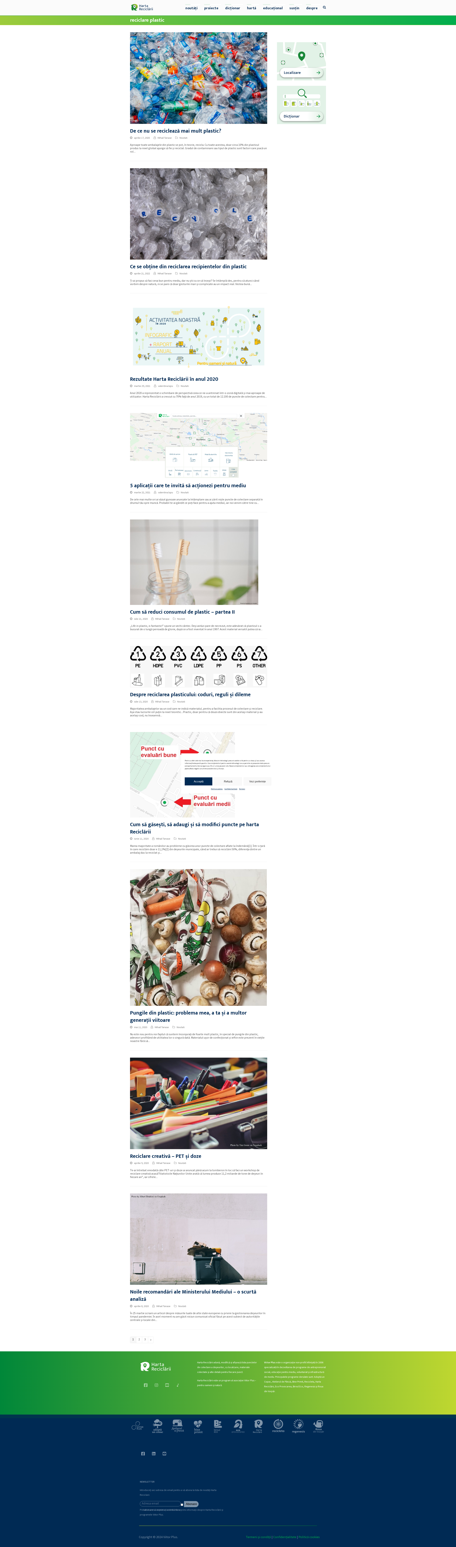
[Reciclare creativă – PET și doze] (198, 1103)
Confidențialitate (284, 1537)
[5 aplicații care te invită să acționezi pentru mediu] (198, 446)
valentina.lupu (165, 386)
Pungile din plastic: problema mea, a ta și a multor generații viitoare (188, 1017)
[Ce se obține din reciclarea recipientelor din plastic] (198, 214)
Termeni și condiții (258, 1537)
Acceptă (198, 781)
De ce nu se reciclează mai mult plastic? (175, 131)
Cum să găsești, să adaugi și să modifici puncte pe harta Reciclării (194, 828)
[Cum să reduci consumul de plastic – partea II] (194, 562)
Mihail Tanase (165, 138)
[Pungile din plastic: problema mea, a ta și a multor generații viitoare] (198, 937)
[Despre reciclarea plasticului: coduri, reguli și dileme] (198, 667)
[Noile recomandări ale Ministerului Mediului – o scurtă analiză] (198, 1239)
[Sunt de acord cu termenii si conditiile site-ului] (182, 1505)
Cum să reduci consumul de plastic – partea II (182, 612)
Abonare (191, 1504)
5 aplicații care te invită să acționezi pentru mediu (188, 485)
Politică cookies (217, 789)
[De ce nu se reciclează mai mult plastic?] (198, 78)
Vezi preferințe (257, 781)
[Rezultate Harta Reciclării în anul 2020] (198, 336)
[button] (324, 7)
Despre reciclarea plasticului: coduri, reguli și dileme (190, 694)
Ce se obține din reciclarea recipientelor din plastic (188, 266)
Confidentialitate (230, 789)
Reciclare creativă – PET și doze (165, 1156)
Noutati (183, 138)
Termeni (242, 789)
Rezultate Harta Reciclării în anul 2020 (174, 379)
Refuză (228, 781)
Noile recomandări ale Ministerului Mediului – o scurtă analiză (193, 1296)
